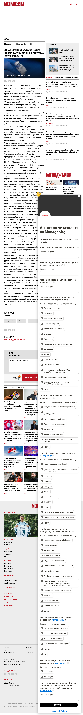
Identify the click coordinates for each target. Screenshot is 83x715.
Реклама (29, 647)
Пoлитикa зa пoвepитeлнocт (14, 661)
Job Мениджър (9, 583)
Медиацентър (9, 652)
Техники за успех (10, 580)
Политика (8, 542)
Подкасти (8, 596)
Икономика (8, 571)
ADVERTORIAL (53, 45)
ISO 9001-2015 (30, 650)
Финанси (7, 563)
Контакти (8, 605)
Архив (7, 602)
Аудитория (8, 650)
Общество (8, 544)
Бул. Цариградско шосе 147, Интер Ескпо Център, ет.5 (18, 682)
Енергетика (8, 568)
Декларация (30, 652)
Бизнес (7, 561)
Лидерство (8, 578)
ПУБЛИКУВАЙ (31, 377)
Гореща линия (10, 599)
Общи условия (9, 659)
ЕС (5, 556)
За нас (6, 647)
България (8, 539)
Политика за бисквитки (12, 664)
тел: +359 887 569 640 (11, 686)
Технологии (9, 587)
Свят (7, 39)
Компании (8, 566)
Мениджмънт (10, 575)
